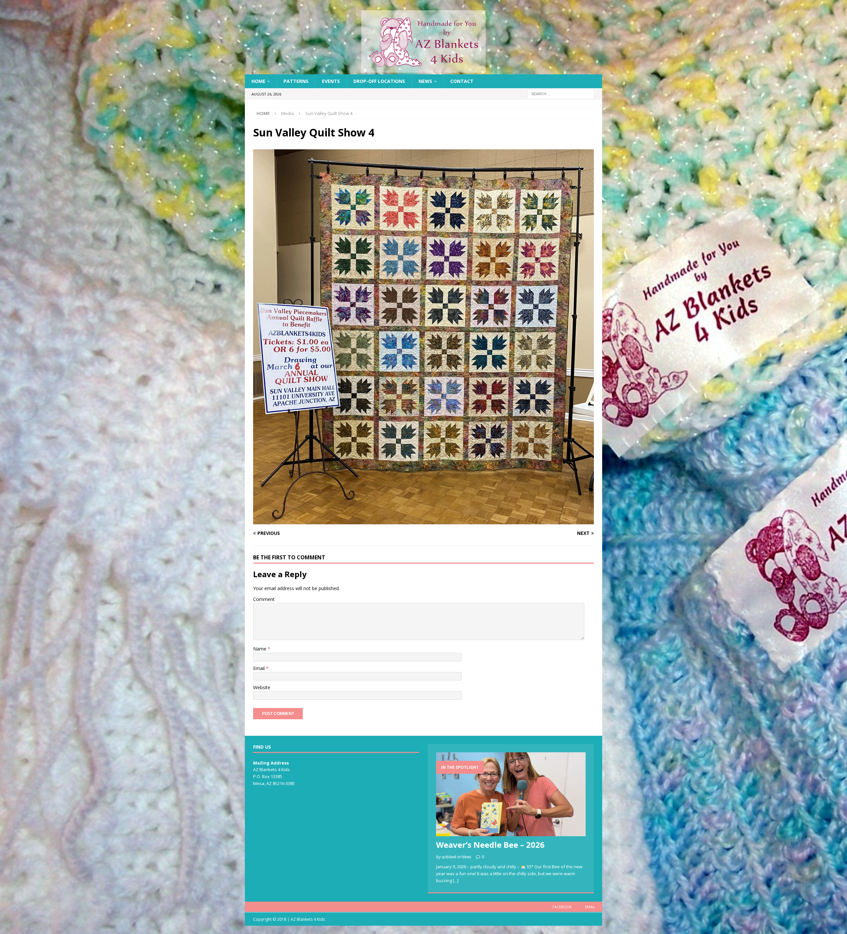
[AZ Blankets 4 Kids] (423, 70)
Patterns (296, 81)
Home (258, 81)
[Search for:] (561, 94)
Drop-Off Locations (379, 81)
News (425, 81)
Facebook (562, 906)
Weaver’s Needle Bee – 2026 (490, 844)
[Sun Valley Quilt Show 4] (423, 520)
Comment (264, 599)
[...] (456, 880)
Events (331, 81)
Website (261, 687)
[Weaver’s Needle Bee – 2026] (511, 794)
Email (259, 668)
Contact (461, 81)
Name (260, 649)
